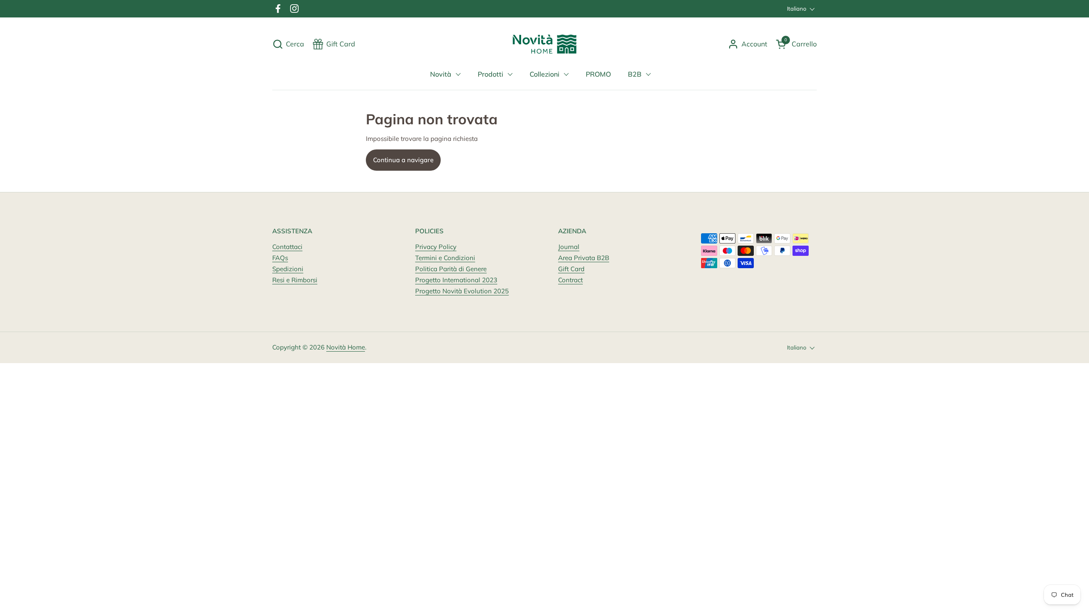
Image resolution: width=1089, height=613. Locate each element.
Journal (568, 247)
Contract (570, 280)
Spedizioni (287, 269)
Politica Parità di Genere (451, 269)
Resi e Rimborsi (294, 280)
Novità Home (345, 347)
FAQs (280, 258)
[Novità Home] (545, 44)
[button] (288, 44)
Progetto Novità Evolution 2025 (462, 291)
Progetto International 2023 (456, 280)
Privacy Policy (435, 247)
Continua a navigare (403, 160)
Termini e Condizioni (445, 258)
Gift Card (571, 269)
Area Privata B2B (583, 258)
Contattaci (287, 247)
